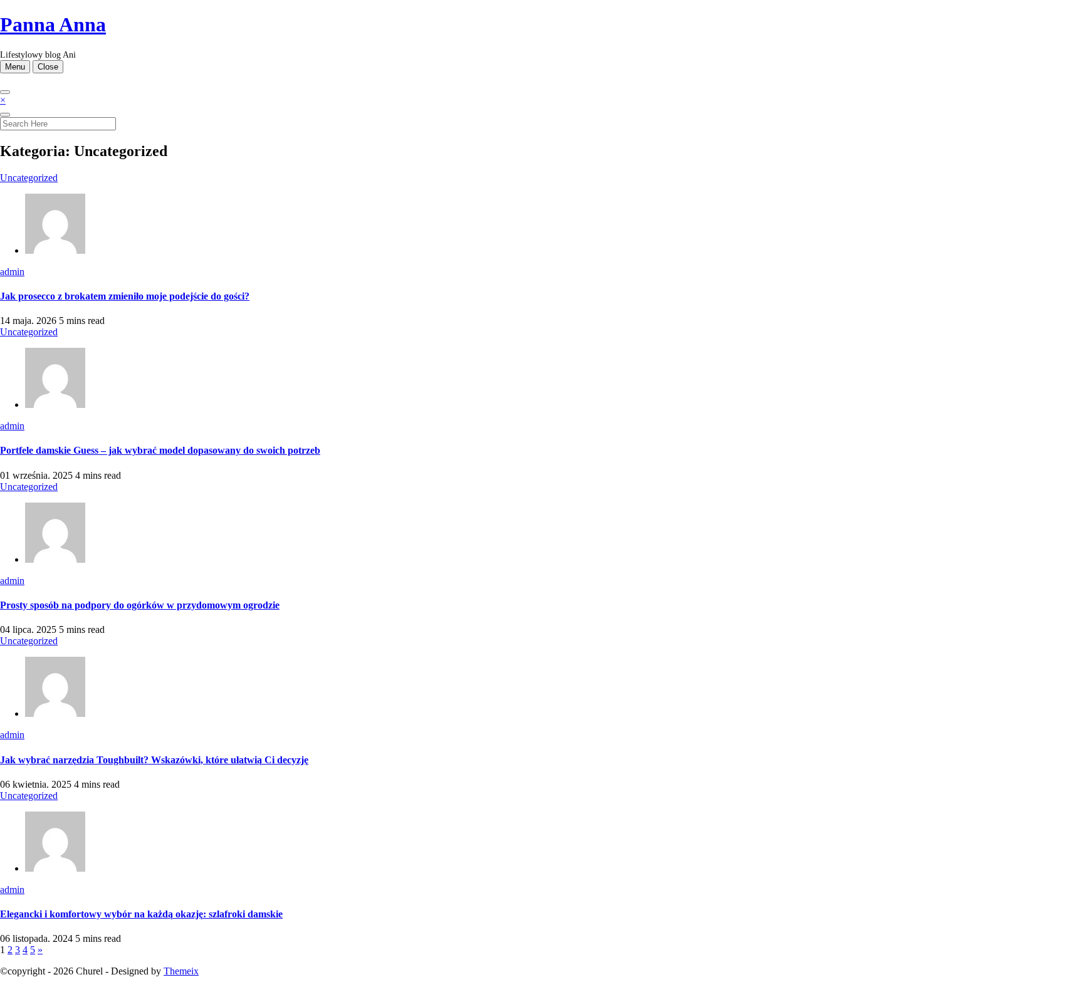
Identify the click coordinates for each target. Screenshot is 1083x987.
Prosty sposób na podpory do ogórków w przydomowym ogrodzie (140, 605)
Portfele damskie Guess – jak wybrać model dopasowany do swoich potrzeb (160, 450)
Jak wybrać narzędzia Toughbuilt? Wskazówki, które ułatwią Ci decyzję (154, 760)
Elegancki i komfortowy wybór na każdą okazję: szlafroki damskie (141, 914)
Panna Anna (53, 24)
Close (48, 66)
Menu (15, 66)
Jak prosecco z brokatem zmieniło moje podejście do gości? (124, 296)
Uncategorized (29, 177)
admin (12, 271)
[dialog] (541, 112)
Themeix (181, 971)
